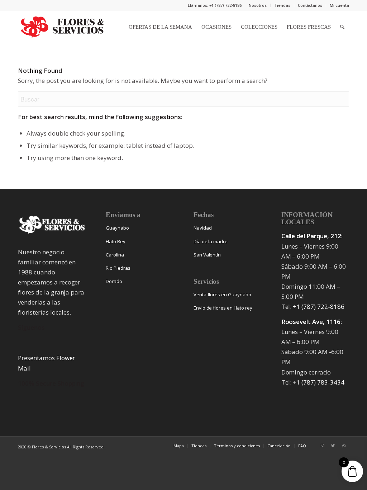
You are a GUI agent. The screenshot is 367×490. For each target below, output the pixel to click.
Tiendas (282, 5)
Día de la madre (211, 241)
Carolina (115, 254)
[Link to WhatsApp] (343, 445)
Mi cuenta (339, 5)
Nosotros (258, 5)
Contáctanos (310, 5)
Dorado (114, 281)
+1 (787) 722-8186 (318, 306)
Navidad (203, 228)
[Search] (342, 27)
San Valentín (207, 254)
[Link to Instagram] (322, 445)
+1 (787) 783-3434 (318, 382)
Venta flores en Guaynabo (222, 294)
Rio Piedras (118, 268)
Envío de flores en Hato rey (223, 308)
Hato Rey (115, 241)
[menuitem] (258, 5)
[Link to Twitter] (333, 445)
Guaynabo (117, 228)
